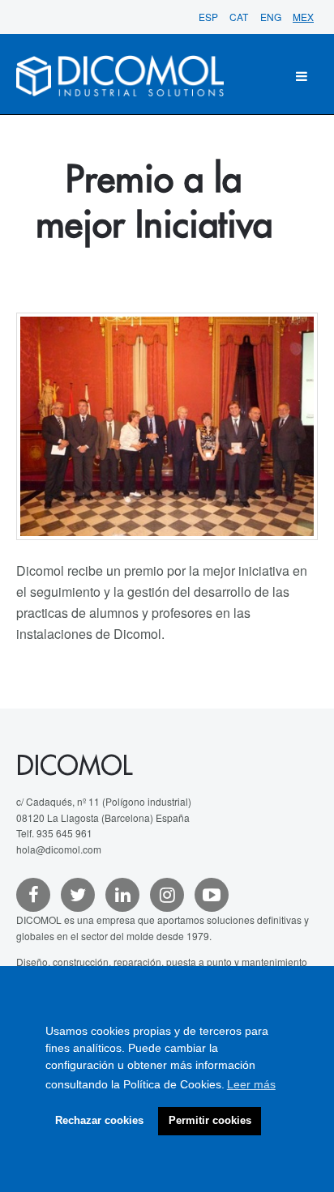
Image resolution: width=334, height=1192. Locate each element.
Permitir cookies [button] (210, 1120)
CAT (239, 16)
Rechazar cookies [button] (99, 1120)
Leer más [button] (251, 1084)
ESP (210, 16)
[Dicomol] (120, 76)
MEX (303, 16)
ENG (272, 16)
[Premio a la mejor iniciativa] (167, 427)
